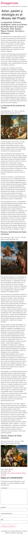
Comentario (4, 488)
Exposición (18, 473)
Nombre (3, 507)
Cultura (12, 473)
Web (2, 519)
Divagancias (9, 3)
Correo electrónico (6, 513)
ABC (9, 471)
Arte (8, 473)
